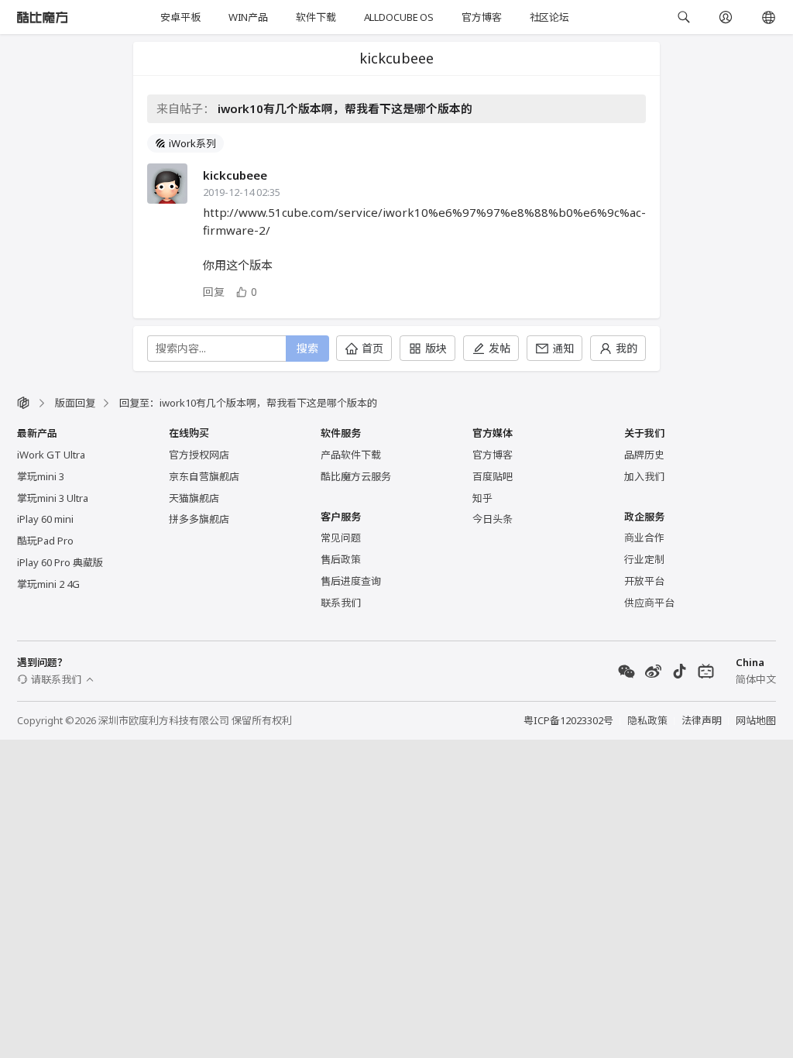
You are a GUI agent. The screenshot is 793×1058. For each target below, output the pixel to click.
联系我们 (341, 603)
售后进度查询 (351, 581)
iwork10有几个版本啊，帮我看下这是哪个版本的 (345, 108)
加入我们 (644, 476)
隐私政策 (647, 720)
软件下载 (315, 17)
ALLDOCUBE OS (399, 17)
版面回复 (75, 403)
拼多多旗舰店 (199, 519)
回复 (214, 291)
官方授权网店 (199, 455)
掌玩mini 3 (40, 476)
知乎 (482, 498)
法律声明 (701, 720)
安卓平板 (180, 17)
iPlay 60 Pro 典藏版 (60, 562)
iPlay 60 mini (45, 519)
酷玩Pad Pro (45, 541)
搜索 (307, 348)
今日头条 (492, 519)
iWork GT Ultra (51, 455)
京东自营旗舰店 (204, 476)
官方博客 (481, 17)
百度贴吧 (492, 476)
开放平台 (644, 581)
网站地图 (756, 720)
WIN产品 (248, 17)
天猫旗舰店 (194, 498)
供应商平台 (649, 603)
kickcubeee (235, 175)
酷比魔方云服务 (356, 476)
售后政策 (341, 559)
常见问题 (341, 537)
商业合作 (644, 537)
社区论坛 (549, 17)
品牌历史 (644, 455)
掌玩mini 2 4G (48, 584)
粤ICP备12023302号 (568, 720)
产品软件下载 (351, 455)
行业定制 (644, 559)
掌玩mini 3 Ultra (52, 498)
